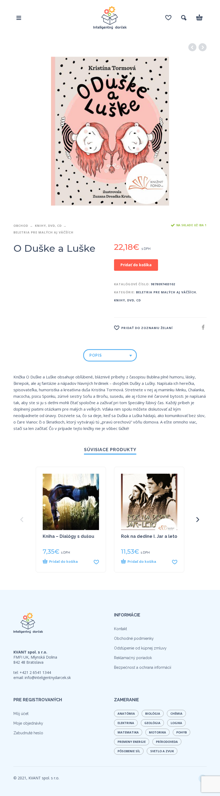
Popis (95, 355)
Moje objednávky (28, 723)
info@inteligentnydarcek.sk (48, 677)
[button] (66, 562)
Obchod (20, 226)
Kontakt (120, 629)
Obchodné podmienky (134, 638)
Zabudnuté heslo (28, 733)
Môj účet (20, 713)
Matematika (128, 732)
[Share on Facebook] (201, 327)
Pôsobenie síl (129, 751)
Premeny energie (132, 742)
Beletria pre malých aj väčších (43, 232)
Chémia (176, 713)
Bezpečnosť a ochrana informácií (142, 667)
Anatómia (126, 713)
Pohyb (181, 732)
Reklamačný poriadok (133, 658)
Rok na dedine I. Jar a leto (149, 536)
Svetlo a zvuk (162, 751)
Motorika (157, 732)
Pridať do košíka (136, 264)
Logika (176, 723)
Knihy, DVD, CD (48, 226)
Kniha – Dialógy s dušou (68, 536)
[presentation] (22, 519)
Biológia (152, 713)
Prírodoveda (167, 742)
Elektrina (126, 723)
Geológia (152, 723)
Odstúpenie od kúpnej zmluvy (140, 648)
